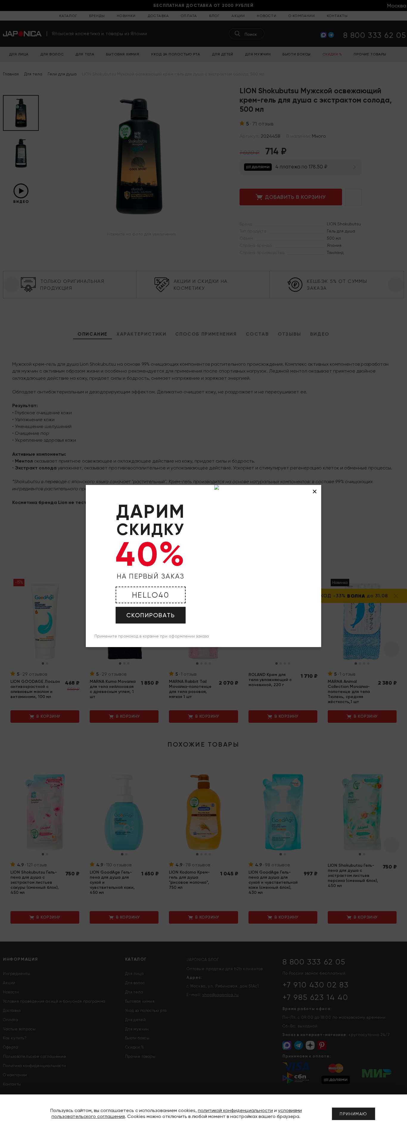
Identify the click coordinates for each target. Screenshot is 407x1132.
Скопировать (150, 615)
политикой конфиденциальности (235, 1110)
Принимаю (353, 1113)
